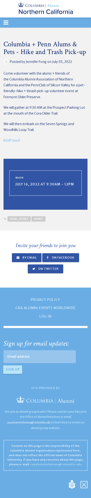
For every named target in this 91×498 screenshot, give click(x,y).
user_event (19, 218)
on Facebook (62, 257)
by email (29, 257)
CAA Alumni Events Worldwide (45, 308)
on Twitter (48, 269)
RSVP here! (12, 140)
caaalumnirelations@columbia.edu (28, 422)
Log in (45, 316)
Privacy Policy (45, 300)
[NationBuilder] (74, 484)
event (38, 218)
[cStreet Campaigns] (84, 484)
